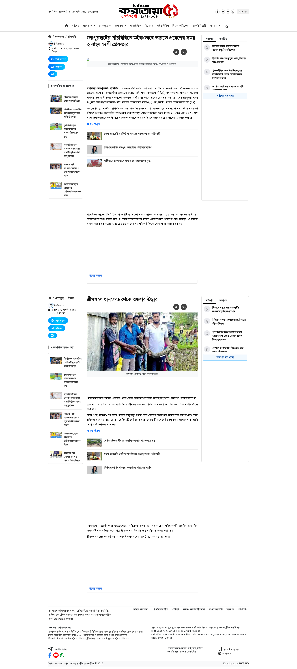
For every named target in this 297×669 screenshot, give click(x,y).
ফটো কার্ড (59, 66)
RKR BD (244, 663)
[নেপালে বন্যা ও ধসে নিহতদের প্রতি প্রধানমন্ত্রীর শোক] (224, 88)
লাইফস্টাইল (163, 26)
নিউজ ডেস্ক (59, 43)
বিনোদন (149, 26)
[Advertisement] (65, 244)
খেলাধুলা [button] (119, 26)
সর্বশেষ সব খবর (225, 96)
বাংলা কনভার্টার (216, 609)
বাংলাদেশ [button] (88, 26)
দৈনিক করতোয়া (140, 609)
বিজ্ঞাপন (230, 609)
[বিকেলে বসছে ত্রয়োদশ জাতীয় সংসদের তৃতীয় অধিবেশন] (224, 48)
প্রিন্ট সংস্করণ (60, 59)
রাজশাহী (72, 36)
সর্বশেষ (75, 26)
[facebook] (50, 655)
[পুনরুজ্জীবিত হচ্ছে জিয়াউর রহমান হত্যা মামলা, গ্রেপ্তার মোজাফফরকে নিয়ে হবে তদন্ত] (224, 74)
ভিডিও (54, 11)
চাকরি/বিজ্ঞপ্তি (199, 26)
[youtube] (56, 655)
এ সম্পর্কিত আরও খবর (62, 86)
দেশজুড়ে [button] (104, 26)
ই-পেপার (243, 11)
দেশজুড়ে (59, 36)
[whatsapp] (62, 655)
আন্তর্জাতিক (135, 26)
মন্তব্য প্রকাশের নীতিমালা (194, 609)
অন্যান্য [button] (214, 26)
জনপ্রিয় (223, 39)
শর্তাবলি (175, 609)
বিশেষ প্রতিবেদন (180, 26)
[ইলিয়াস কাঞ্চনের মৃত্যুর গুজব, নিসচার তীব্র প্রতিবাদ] (224, 60)
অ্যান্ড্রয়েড (226, 653)
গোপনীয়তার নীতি (160, 609)
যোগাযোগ (242, 609)
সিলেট (71, 298)
